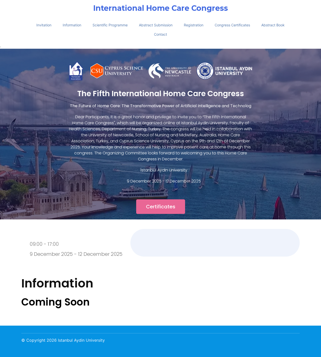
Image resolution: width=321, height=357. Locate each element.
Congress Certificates (232, 25)
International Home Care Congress (160, 8)
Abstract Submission (156, 25)
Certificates (160, 206)
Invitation (43, 25)
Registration (193, 25)
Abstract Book (273, 25)
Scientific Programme (110, 25)
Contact (160, 34)
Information (72, 25)
